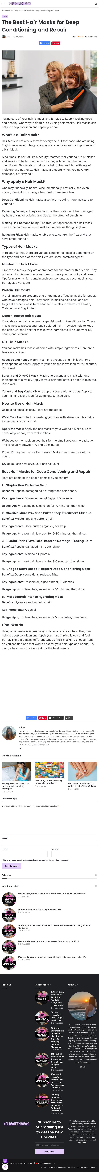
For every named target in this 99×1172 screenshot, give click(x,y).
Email (5, 849)
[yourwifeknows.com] (20, 4)
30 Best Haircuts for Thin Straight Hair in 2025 (39, 909)
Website (54, 849)
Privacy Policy (82, 1167)
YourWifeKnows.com (46, 1163)
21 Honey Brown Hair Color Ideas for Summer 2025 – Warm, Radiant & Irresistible (57, 1102)
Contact (93, 1167)
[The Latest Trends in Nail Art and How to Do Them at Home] (82, 771)
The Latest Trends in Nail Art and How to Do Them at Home (82, 784)
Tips (12, 11)
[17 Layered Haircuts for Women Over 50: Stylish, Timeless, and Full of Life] (9, 963)
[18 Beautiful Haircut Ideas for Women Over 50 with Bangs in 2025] (9, 947)
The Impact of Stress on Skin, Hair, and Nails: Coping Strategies (15, 786)
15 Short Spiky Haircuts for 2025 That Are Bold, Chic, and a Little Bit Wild (51, 893)
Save (57, 43)
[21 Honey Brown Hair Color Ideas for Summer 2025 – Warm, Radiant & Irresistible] (42, 1100)
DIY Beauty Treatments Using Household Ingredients (48, 781)
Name (5, 838)
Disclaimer (72, 1167)
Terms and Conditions (57, 1167)
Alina (8, 37)
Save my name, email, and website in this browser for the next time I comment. (36, 860)
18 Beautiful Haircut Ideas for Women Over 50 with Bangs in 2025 (48, 941)
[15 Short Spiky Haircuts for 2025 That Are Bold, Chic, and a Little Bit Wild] (9, 899)
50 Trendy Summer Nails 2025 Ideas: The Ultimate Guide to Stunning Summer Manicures (57, 1037)
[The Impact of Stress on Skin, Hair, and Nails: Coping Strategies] (16, 771)
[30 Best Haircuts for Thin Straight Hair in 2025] (9, 915)
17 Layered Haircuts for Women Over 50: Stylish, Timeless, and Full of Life (52, 957)
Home (6, 11)
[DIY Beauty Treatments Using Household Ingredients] (49, 770)
